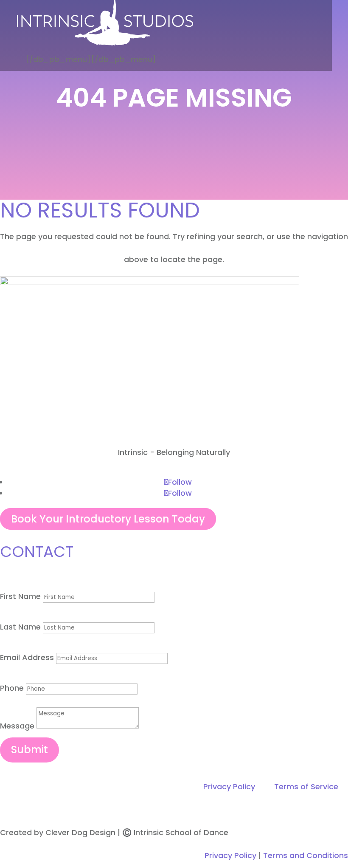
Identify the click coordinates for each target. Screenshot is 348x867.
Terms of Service (306, 786)
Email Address (27, 657)
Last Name (20, 626)
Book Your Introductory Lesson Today (108, 519)
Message (17, 725)
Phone (12, 688)
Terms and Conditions (305, 855)
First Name (20, 596)
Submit (29, 750)
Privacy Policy (229, 786)
